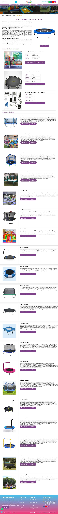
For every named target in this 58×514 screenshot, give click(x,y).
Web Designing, (41, 512)
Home (11, 4)
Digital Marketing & (47, 512)
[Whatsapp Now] (49, 2)
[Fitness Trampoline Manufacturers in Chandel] (9, 406)
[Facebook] (51, 2)
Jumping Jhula (23, 228)
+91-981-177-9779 (45, 1)
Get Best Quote (30, 62)
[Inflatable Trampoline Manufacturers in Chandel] (9, 274)
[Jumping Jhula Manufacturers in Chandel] (9, 236)
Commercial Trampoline (25, 134)
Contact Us (42, 4)
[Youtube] (53, 2)
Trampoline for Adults (24, 342)
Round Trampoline (24, 304)
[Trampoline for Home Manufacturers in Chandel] (10, 122)
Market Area (22, 508)
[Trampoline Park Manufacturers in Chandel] (9, 198)
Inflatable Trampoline (24, 266)
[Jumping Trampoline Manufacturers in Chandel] (9, 293)
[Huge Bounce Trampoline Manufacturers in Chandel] (9, 217)
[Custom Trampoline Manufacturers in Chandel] (10, 179)
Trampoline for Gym (24, 323)
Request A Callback (40, 62)
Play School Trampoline (25, 153)
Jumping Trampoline (24, 285)
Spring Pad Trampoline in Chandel (32, 72)
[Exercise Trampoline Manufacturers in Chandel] (9, 425)
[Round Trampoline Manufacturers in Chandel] (9, 311)
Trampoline (24, 4)
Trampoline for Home (25, 115)
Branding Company (53, 512)
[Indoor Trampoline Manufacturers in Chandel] (9, 444)
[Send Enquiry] (1, 511)
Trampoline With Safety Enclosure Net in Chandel (35, 51)
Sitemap (21, 507)
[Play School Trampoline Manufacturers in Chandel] (10, 160)
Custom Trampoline (24, 171)
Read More (33, 123)
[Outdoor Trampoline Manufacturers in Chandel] (9, 463)
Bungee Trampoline (24, 474)
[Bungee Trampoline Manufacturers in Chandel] (9, 482)
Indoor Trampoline (24, 437)
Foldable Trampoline (24, 247)
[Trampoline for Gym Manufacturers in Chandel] (9, 330)
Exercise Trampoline (24, 418)
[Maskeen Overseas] (29, 1)
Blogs (21, 504)
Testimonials (22, 502)
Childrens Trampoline (24, 380)
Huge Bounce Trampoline (25, 209)
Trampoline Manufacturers (10, 15)
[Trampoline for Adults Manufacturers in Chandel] (9, 349)
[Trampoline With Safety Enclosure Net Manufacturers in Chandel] (13, 60)
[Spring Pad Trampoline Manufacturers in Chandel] (13, 80)
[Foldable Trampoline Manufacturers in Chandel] (9, 255)
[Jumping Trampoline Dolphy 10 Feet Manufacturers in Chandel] (13, 100)
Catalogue (47, 4)
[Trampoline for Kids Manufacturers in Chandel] (9, 368)
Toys (30, 4)
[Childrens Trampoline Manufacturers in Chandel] (9, 387)
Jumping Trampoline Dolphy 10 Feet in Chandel (35, 92)
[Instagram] (55, 2)
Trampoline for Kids (24, 361)
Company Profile (17, 4)
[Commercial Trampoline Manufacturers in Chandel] (10, 141)
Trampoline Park (23, 190)
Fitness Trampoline (24, 399)
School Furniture (35, 4)
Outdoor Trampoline (24, 456)
